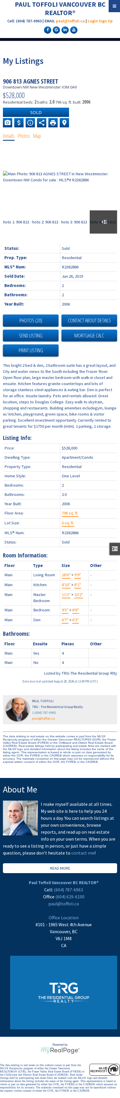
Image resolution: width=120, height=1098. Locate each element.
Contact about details (89, 320)
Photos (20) (31, 320)
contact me (82, 853)
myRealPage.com (60, 1051)
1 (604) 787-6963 (44, 712)
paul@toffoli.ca (70, 21)
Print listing (31, 350)
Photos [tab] (24, 135)
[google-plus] (55, 29)
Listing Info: (17, 438)
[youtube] (73, 29)
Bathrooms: (16, 634)
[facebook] (47, 29)
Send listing (31, 335)
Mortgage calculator (89, 335)
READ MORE (60, 868)
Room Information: (25, 555)
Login (93, 21)
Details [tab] (9, 135)
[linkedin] (64, 29)
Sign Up (106, 21)
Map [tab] (37, 135)
